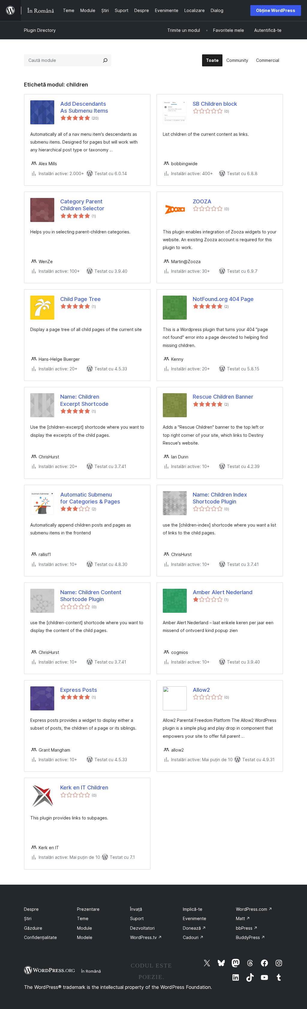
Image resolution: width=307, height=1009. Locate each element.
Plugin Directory (40, 30)
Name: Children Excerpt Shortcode (84, 400)
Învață (136, 909)
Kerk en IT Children (84, 787)
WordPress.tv (146, 937)
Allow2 (201, 690)
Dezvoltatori (142, 928)
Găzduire (33, 928)
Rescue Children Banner (223, 397)
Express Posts (78, 690)
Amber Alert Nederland (222, 592)
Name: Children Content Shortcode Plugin (90, 595)
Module (84, 928)
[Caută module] (105, 60)
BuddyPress (250, 937)
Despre (31, 909)
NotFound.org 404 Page (223, 299)
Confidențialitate (40, 937)
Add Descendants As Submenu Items (84, 107)
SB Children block (215, 104)
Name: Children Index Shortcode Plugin (220, 498)
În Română (91, 971)
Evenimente (194, 918)
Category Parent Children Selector (82, 204)
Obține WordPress (275, 10)
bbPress (247, 928)
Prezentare (88, 909)
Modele (84, 937)
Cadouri (193, 937)
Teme (82, 918)
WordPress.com (254, 909)
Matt (243, 918)
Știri (27, 918)
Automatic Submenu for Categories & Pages (90, 498)
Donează (194, 928)
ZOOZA (202, 201)
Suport (137, 918)
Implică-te (192, 909)
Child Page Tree (80, 299)
